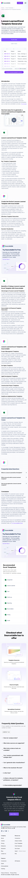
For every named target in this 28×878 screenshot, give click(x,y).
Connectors (17, 838)
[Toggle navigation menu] (25, 3)
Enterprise (3, 846)
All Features (17, 861)
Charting (3, 868)
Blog (2, 851)
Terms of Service (5, 872)
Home (2, 7)
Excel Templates (9, 7)
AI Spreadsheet (4, 866)
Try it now (23, 104)
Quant (20, 851)
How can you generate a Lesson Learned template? (11, 484)
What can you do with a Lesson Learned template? (11, 478)
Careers (3, 840)
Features (3, 858)
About (2, 838)
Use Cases (17, 848)
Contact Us (6, 732)
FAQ (16, 853)
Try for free (14, 39)
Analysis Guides (18, 840)
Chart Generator (18, 846)
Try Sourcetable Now (17, 523)
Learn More (13, 814)
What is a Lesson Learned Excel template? (11, 472)
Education (3, 848)
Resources (17, 835)
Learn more (14, 43)
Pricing (2, 843)
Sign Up (20, 3)
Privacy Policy (13, 872)
